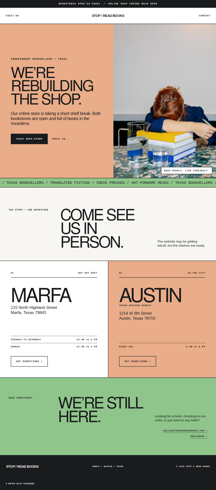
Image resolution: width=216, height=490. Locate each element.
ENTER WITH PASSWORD (21, 484)
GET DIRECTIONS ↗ (29, 361)
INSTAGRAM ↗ (198, 436)
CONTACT (204, 15)
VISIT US (12, 15)
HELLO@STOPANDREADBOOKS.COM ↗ (185, 431)
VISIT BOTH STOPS (29, 139)
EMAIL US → (60, 139)
